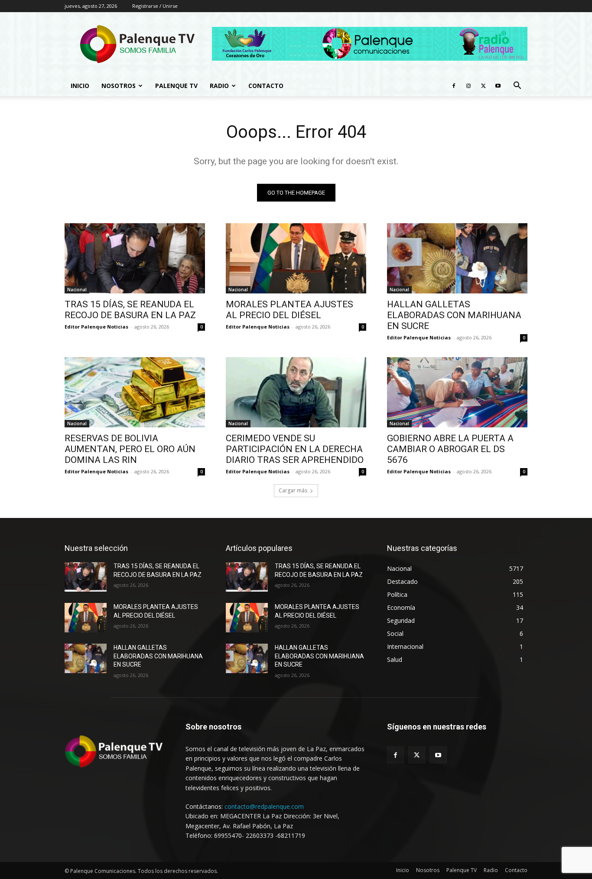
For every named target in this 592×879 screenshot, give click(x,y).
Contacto (265, 85)
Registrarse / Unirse (155, 6)
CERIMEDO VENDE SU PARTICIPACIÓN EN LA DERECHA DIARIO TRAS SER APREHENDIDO (295, 449)
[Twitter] (483, 85)
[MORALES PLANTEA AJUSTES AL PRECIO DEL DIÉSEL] (296, 258)
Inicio (80, 85)
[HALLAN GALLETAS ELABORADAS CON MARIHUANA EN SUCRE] (457, 258)
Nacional (77, 289)
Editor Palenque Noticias (96, 326)
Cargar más (293, 490)
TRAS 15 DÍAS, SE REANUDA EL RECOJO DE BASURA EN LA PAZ (130, 309)
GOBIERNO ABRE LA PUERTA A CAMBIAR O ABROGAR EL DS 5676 (450, 449)
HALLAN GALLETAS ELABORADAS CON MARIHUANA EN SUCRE (454, 315)
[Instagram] (468, 85)
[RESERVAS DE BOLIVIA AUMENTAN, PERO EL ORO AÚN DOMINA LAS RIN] (135, 392)
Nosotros (118, 85)
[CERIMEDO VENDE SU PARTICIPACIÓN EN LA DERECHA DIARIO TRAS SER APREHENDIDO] (296, 392)
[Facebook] (453, 85)
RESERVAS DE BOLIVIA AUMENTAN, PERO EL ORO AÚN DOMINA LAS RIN (130, 449)
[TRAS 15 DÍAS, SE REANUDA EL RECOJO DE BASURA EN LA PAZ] (135, 258)
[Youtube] (497, 85)
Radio (219, 85)
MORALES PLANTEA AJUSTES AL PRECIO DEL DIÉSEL (289, 309)
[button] (517, 86)
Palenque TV (176, 85)
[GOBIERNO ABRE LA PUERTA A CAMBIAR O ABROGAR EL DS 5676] (457, 392)
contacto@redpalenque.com (264, 806)
